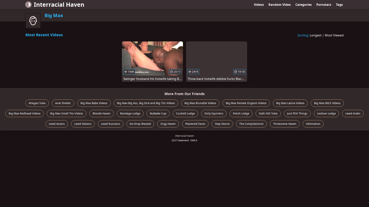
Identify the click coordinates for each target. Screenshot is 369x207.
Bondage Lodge (130, 113)
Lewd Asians (57, 124)
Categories (303, 4)
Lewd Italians (82, 124)
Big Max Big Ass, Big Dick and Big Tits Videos (146, 103)
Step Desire (222, 124)
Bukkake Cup (158, 113)
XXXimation (313, 124)
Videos (259, 4)
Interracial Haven (59, 4)
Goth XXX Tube (268, 113)
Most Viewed (334, 35)
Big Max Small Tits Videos (66, 113)
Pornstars (323, 4)
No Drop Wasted (140, 124)
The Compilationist (251, 124)
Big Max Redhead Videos (25, 113)
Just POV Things (297, 113)
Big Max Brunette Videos (200, 103)
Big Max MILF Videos (327, 103)
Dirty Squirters (213, 113)
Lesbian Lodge (326, 113)
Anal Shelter (63, 103)
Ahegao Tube (37, 103)
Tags (339, 4)
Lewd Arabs (352, 113)
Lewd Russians (110, 124)
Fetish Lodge (241, 113)
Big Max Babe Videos (94, 103)
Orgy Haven (168, 124)
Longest (316, 35)
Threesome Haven (284, 124)
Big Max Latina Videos (290, 103)
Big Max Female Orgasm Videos (246, 103)
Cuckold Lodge (185, 113)
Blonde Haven (102, 113)
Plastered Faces (195, 124)
